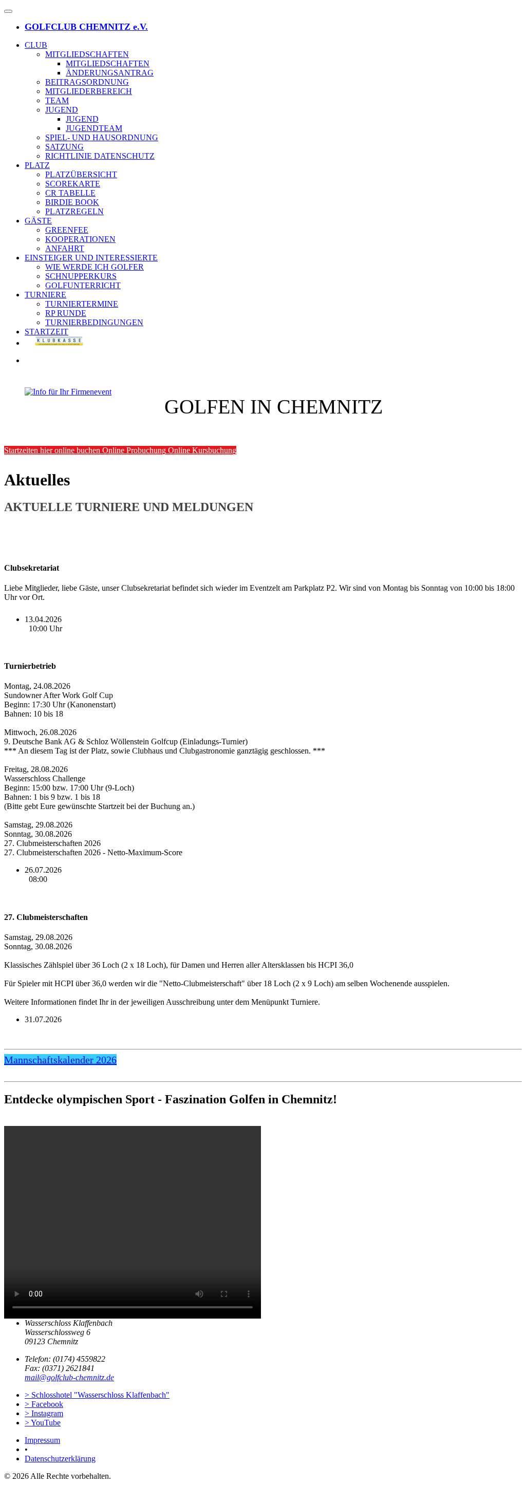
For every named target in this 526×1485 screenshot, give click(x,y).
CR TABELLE (70, 193)
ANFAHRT (64, 248)
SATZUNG (64, 146)
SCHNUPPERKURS (81, 276)
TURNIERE (45, 294)
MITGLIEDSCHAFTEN (87, 54)
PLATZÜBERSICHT (81, 174)
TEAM (57, 100)
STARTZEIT (46, 331)
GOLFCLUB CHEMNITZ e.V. (86, 27)
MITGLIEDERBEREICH (88, 91)
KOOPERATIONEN (80, 239)
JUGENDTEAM (94, 128)
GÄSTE (38, 220)
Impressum (42, 1440)
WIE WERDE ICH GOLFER (94, 266)
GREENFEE (66, 229)
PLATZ (37, 165)
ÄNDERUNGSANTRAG (110, 72)
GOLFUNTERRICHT (83, 285)
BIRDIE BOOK (72, 202)
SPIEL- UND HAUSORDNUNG (101, 137)
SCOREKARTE (72, 183)
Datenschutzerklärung (60, 1458)
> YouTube (43, 1422)
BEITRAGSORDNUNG (87, 82)
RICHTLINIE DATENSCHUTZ (100, 156)
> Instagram (44, 1413)
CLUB (36, 45)
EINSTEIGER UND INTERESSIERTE (91, 257)
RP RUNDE (65, 313)
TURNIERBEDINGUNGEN (94, 322)
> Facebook (44, 1404)
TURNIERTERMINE (81, 303)
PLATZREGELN (74, 211)
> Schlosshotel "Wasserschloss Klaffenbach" (97, 1394)
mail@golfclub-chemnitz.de (69, 1377)
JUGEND (61, 109)
